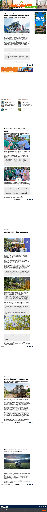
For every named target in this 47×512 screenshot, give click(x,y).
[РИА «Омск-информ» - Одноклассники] (41, 506)
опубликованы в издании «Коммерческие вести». (11, 40)
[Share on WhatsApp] (32, 65)
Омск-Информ (7, 10)
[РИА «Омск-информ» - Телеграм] (43, 506)
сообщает (5, 410)
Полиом (9, 99)
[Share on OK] (29, 65)
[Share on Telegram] (30, 65)
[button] (2, 10)
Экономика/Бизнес (12, 12)
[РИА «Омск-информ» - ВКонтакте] (39, 506)
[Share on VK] (27, 65)
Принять (44, 510)
